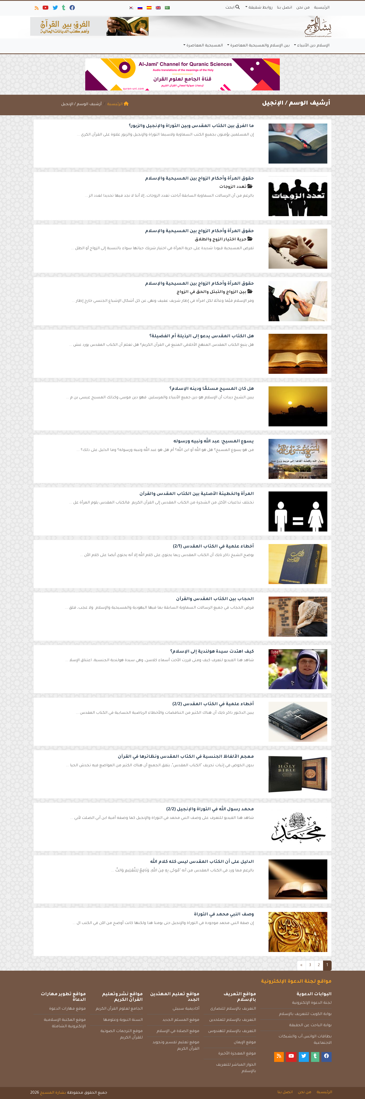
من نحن (303, 8)
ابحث (230, 8)
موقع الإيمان (245, 1043)
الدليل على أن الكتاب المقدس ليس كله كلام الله (202, 862)
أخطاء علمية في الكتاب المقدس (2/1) (213, 546)
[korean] (130, 8)
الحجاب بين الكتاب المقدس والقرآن (215, 599)
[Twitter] (55, 9)
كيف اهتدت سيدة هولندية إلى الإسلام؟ (212, 651)
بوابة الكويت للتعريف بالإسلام (305, 1014)
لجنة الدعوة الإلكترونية (312, 1003)
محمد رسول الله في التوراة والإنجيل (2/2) (210, 809)
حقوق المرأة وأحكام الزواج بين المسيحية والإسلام (199, 178)
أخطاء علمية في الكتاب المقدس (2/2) (213, 704)
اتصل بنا (284, 8)
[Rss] (36, 9)
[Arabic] (167, 8)
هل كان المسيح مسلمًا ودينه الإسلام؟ (211, 389)
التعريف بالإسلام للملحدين (232, 1020)
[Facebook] (71, 9)
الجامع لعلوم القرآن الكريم (119, 1009)
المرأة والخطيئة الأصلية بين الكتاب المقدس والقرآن (196, 494)
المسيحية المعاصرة (205, 46)
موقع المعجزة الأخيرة (237, 1054)
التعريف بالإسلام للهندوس (232, 1031)
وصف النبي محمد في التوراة (224, 914)
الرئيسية (321, 8)
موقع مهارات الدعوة (67, 1009)
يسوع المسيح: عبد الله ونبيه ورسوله (213, 441)
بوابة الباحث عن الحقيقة (310, 1025)
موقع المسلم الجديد (180, 1020)
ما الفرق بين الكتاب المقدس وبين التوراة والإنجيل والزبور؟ (191, 126)
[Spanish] (149, 8)
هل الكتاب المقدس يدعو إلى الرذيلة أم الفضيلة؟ (201, 336)
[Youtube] (45, 9)
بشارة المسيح (53, 1093)
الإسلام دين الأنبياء (313, 46)
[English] (158, 8)
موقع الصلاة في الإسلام (178, 1031)
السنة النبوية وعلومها (123, 1020)
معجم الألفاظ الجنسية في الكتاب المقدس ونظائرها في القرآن (186, 757)
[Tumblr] (63, 9)
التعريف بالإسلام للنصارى (233, 1009)
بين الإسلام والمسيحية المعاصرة (260, 46)
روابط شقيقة (260, 8)
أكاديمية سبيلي (186, 1009)
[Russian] (140, 8)
